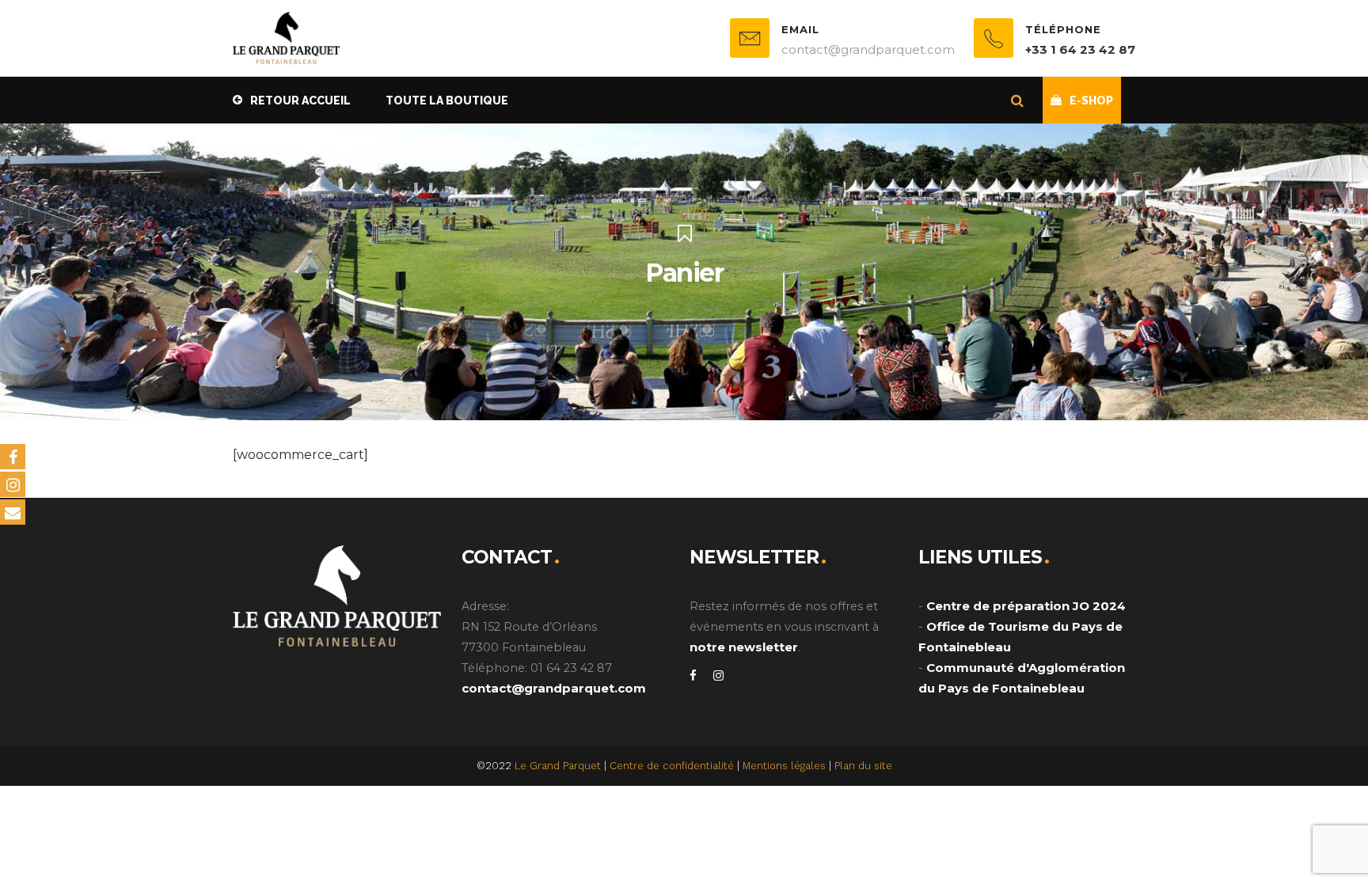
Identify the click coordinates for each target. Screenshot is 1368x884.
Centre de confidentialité (672, 766)
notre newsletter (744, 646)
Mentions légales (784, 766)
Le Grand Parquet (558, 766)
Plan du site (863, 766)
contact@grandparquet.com (554, 688)
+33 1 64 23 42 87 (1080, 49)
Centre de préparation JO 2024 (1026, 605)
